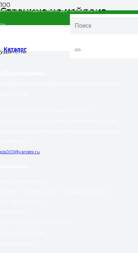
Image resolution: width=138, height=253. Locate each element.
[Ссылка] (35, 41)
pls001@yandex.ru (20, 151)
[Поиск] (78, 50)
